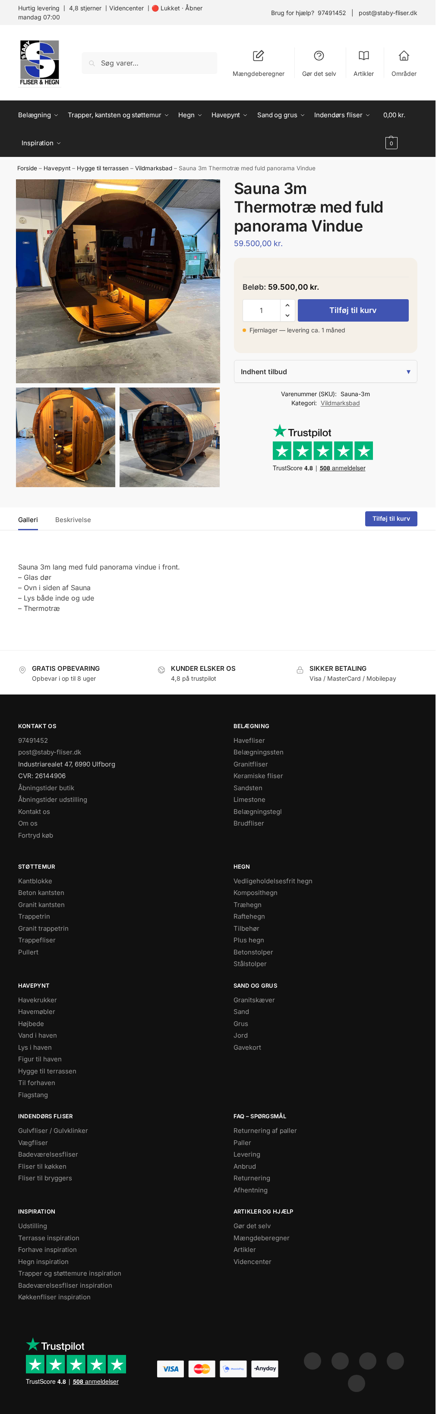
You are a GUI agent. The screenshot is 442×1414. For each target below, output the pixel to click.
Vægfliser (33, 1143)
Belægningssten (259, 752)
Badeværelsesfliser (48, 1154)
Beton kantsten (41, 892)
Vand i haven (37, 1035)
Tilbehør (246, 928)
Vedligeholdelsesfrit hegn (273, 881)
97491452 (332, 12)
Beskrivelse (73, 520)
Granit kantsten (41, 905)
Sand (241, 1011)
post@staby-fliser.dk (388, 12)
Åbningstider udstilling (52, 799)
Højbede (31, 1024)
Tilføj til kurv (353, 310)
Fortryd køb (35, 835)
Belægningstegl (258, 811)
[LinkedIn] (395, 1361)
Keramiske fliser (258, 776)
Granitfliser (251, 764)
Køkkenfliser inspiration (54, 1297)
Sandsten (248, 788)
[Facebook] (312, 1361)
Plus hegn (249, 940)
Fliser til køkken (42, 1166)
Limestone (249, 799)
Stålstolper (250, 964)
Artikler (364, 73)
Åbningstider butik (46, 788)
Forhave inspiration (47, 1249)
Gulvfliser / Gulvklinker (53, 1130)
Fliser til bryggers (45, 1178)
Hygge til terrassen (103, 168)
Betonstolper (253, 952)
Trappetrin (34, 916)
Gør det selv (319, 73)
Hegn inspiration (43, 1262)
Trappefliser (37, 940)
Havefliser (249, 740)
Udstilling (32, 1226)
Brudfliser (249, 823)
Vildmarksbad (153, 168)
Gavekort (247, 1047)
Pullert (28, 952)
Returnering (252, 1178)
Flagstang (33, 1095)
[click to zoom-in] (118, 281)
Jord (241, 1035)
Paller (242, 1143)
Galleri (28, 520)
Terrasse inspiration (48, 1238)
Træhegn (248, 905)
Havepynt (57, 168)
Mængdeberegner (258, 73)
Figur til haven (40, 1059)
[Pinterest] (367, 1361)
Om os (28, 823)
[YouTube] (356, 1383)
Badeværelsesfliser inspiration (65, 1285)
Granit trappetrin (43, 928)
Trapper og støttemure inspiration (69, 1273)
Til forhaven (36, 1083)
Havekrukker (37, 1000)
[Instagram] (340, 1361)
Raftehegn (249, 916)
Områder (404, 73)
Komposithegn (256, 892)
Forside (27, 168)
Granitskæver (254, 1000)
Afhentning (251, 1190)
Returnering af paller (265, 1130)
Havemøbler (36, 1011)
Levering (247, 1154)
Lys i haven (35, 1047)
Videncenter (126, 8)
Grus (241, 1024)
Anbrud (245, 1166)
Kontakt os (34, 811)
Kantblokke (35, 881)
